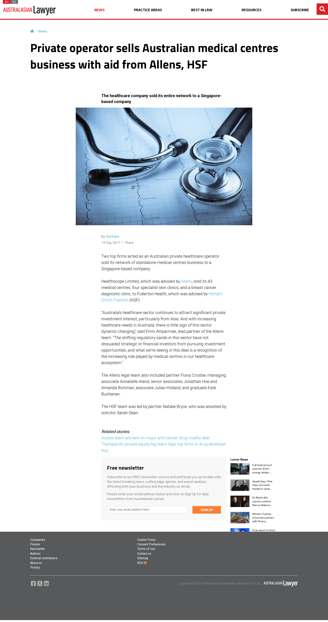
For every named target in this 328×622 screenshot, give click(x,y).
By (110, 237)
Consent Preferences (151, 544)
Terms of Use (146, 549)
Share (129, 243)
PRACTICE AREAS (148, 10)
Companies (37, 540)
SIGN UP (207, 509)
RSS (140, 563)
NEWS (99, 10)
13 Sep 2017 (110, 243)
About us (36, 563)
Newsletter (37, 549)
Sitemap (142, 558)
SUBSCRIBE (300, 10)
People (35, 544)
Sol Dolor (112, 237)
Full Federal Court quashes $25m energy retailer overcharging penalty (262, 468)
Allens (186, 281)
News (42, 31)
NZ (14, 2)
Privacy (35, 567)
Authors (35, 553)
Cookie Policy (146, 540)
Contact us (144, 553)
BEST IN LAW (201, 10)
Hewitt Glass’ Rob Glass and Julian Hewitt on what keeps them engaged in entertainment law (262, 485)
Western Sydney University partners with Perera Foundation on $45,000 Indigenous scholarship (263, 517)
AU (7, 2)
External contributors (44, 558)
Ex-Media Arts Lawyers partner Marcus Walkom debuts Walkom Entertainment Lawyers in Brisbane (264, 501)
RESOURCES (251, 10)
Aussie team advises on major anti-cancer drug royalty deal (155, 437)
